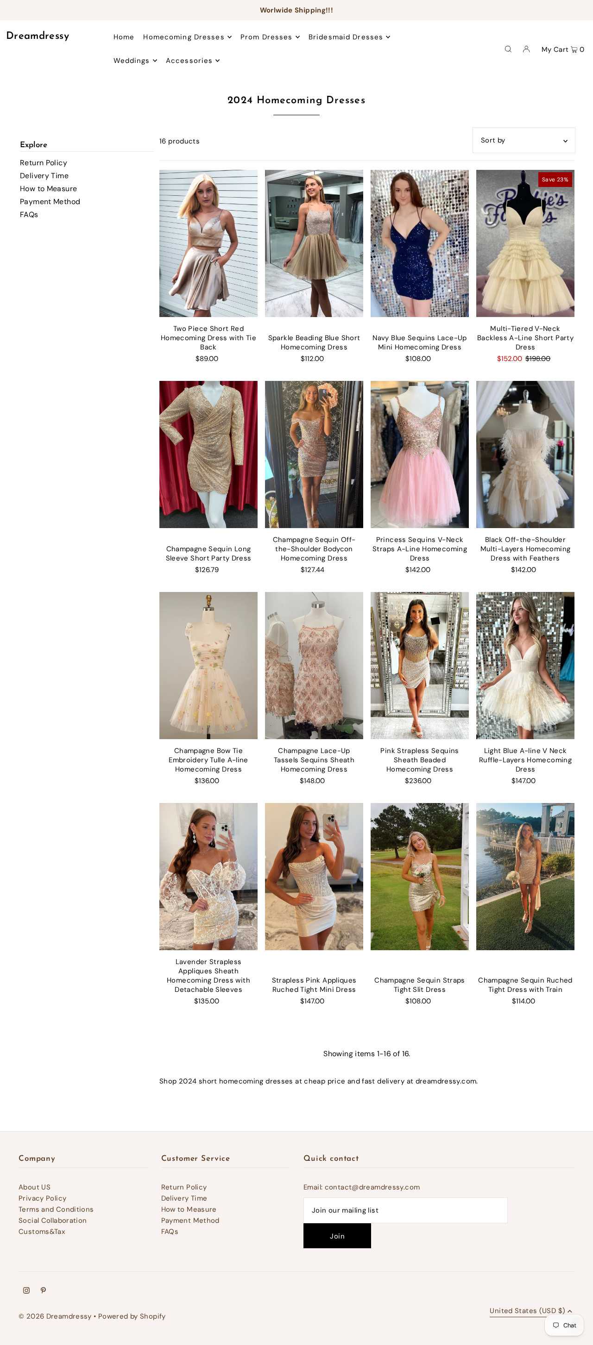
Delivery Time (44, 176)
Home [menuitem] (124, 37)
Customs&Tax (42, 1231)
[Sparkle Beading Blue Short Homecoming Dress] (314, 243)
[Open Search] (508, 49)
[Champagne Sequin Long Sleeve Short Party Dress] (208, 454)
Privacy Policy (42, 1198)
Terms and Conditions (56, 1209)
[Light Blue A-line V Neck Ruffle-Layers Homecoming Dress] (525, 665)
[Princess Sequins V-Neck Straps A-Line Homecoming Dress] (420, 454)
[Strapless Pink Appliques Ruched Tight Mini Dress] (314, 876)
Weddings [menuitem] (132, 60)
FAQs (29, 214)
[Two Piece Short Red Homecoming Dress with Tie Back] (208, 243)
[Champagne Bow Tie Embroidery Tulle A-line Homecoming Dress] (208, 665)
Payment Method (50, 201)
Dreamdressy (37, 36)
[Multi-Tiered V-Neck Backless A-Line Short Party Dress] (525, 243)
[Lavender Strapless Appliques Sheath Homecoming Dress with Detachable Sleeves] (208, 876)
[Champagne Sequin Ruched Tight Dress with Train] (525, 876)
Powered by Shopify (132, 1316)
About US (34, 1187)
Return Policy (43, 163)
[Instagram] (26, 1291)
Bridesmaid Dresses (346, 37)
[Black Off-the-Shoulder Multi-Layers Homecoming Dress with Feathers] (525, 454)
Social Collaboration (53, 1220)
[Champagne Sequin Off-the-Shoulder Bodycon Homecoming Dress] (314, 454)
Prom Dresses (266, 37)
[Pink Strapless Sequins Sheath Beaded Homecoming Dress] (420, 665)
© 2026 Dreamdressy (55, 1316)
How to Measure (48, 188)
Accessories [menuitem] (189, 60)
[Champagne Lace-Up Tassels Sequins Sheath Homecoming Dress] (314, 665)
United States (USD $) (527, 1311)
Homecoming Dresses (183, 37)
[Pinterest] (43, 1291)
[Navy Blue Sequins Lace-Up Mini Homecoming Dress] (420, 243)
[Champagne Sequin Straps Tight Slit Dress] (420, 876)
